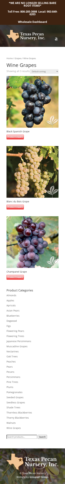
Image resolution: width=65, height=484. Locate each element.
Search (42, 436)
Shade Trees (13, 407)
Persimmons (13, 377)
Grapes (18, 58)
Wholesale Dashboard (32, 22)
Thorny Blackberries (17, 417)
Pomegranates (14, 392)
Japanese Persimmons (18, 341)
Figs (8, 326)
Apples (10, 300)
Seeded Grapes (15, 397)
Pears (9, 366)
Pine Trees (12, 381)
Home (9, 58)
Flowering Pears (15, 330)
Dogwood (11, 320)
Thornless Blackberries (19, 412)
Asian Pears (13, 310)
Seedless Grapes (15, 402)
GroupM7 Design (39, 477)
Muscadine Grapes (17, 346)
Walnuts (11, 422)
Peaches (11, 361)
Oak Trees (12, 356)
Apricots (11, 305)
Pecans (10, 371)
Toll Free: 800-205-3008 (23, 11)
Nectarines (12, 351)
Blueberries (13, 315)
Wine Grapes (13, 428)
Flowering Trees (15, 336)
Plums (9, 387)
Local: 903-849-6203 (44, 13)
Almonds (11, 295)
